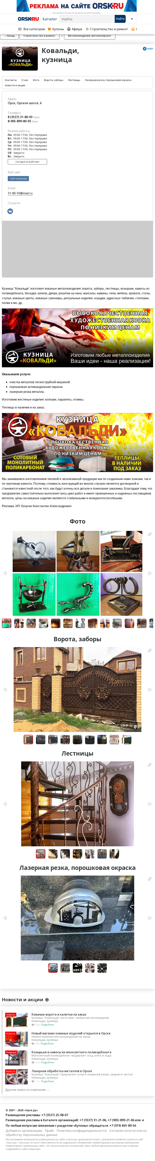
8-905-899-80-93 (19, 121)
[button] (150, 534)
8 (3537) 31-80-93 (20, 117)
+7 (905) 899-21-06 (120, 1120)
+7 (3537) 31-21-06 (92, 1120)
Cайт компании (18, 178)
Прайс (49, 1131)
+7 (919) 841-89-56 (122, 1125)
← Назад (9, 35)
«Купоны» (80, 1125)
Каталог (50, 19)
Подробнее (47, 1024)
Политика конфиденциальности (82, 1131)
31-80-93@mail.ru (20, 193)
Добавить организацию (24, 1131)
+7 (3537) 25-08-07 (54, 1115)
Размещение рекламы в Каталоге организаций (42, 1120)
